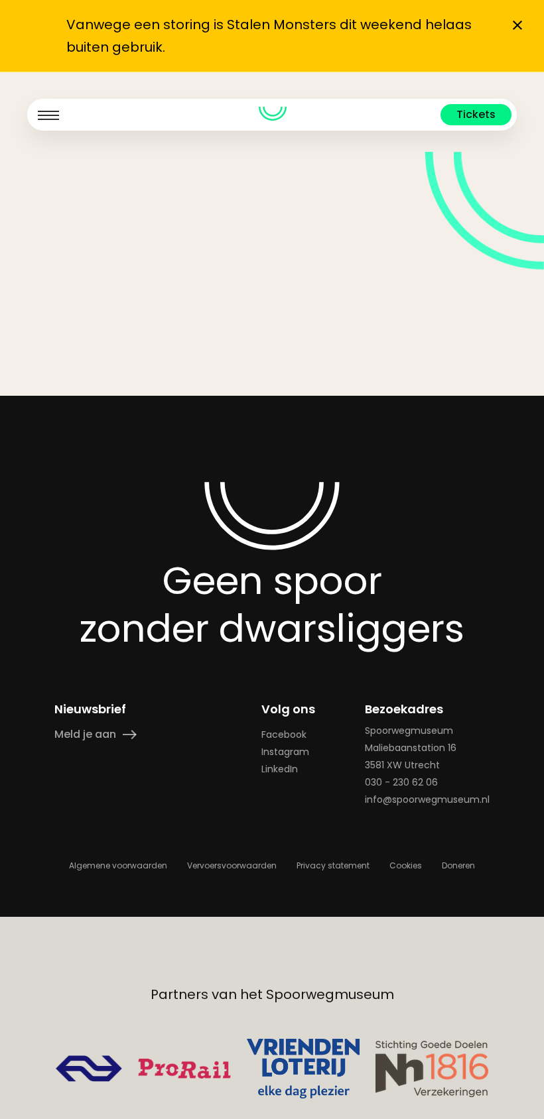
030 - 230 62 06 (401, 782)
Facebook (283, 734)
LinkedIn (279, 769)
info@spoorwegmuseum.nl (427, 799)
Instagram (285, 751)
